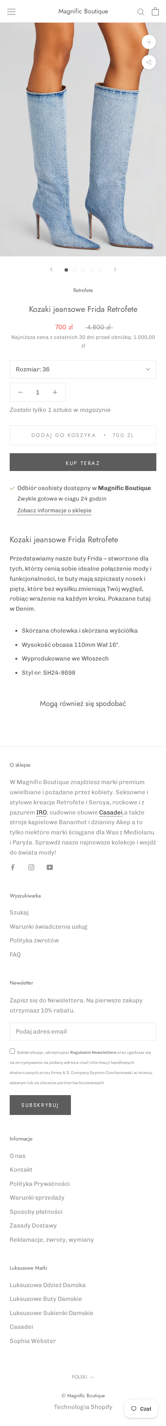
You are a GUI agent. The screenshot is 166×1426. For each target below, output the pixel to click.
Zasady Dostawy (33, 1225)
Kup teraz (83, 463)
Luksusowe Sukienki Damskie (51, 1313)
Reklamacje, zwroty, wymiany (52, 1239)
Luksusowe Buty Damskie (46, 1298)
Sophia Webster (33, 1341)
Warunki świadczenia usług (48, 926)
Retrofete (83, 290)
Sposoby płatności (36, 1211)
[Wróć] (51, 269)
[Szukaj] (141, 11)
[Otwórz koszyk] (155, 11)
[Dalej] (115, 269)
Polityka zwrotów (34, 940)
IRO (41, 812)
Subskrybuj (40, 1105)
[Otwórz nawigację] (11, 12)
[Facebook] (13, 867)
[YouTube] (50, 867)
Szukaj (19, 912)
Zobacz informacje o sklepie (54, 510)
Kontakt (21, 1169)
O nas (17, 1156)
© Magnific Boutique (83, 1395)
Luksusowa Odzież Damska (48, 1285)
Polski (79, 1377)
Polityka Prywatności (40, 1183)
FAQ (15, 954)
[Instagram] (31, 867)
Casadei (110, 812)
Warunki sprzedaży (37, 1197)
